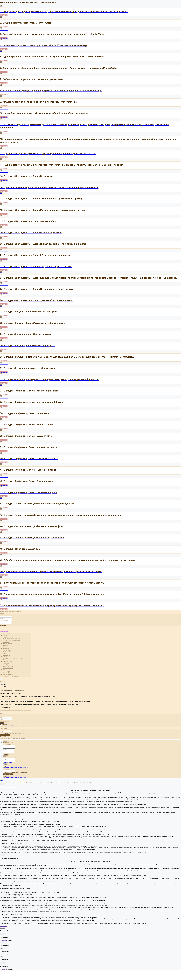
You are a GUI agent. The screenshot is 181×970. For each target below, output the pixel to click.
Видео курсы (6, 656)
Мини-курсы (6, 663)
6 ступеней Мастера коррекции (11, 676)
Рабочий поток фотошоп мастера (11, 640)
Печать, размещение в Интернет (11, 638)
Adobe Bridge (6, 655)
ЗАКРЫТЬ (3, 684)
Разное (5, 635)
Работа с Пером (7, 651)
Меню (2, 611)
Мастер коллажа (7, 647)
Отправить (3, 625)
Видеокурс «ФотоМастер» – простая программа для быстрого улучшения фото (26, 782)
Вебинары (5, 664)
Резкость (5, 669)
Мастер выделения (8, 661)
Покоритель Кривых (8, 666)
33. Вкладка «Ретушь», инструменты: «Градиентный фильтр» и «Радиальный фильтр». (69, 782)
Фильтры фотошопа (8, 674)
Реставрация (6, 671)
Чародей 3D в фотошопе (9, 673)
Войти (2, 722)
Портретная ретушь (8, 643)
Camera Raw (6, 642)
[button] (3, 726)
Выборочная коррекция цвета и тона (12, 658)
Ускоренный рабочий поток (10, 637)
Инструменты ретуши (8, 660)
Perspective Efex (7, 634)
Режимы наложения (8, 668)
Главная (7, 611)
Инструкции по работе (15, 611)
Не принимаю (3, 926)
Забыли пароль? (4, 721)
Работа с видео (7, 650)
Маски (4, 653)
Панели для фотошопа (9, 648)
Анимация (5, 645)
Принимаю (12, 733)
